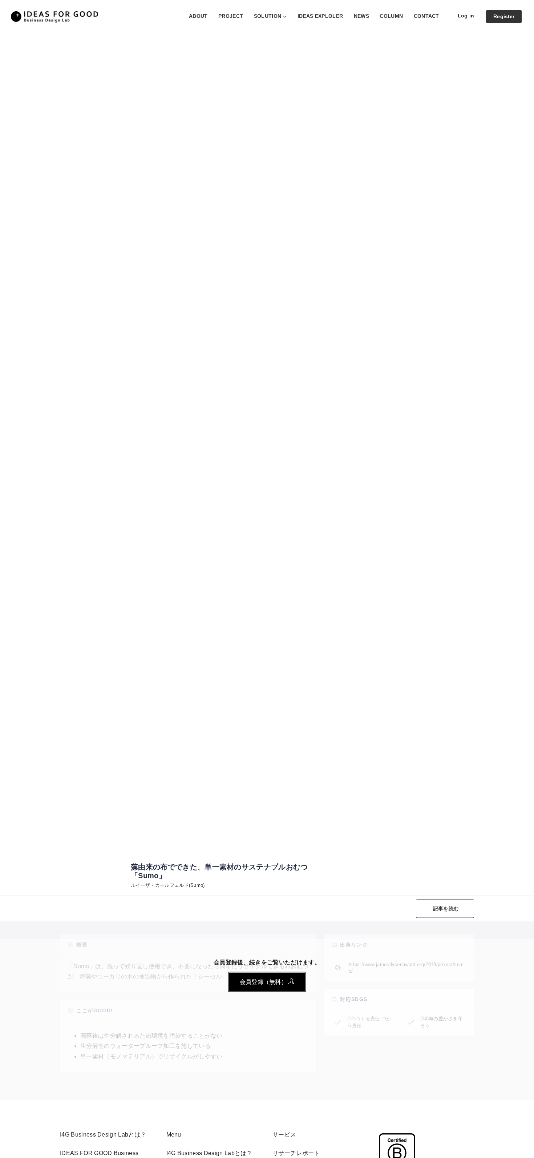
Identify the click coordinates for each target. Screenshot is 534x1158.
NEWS (361, 16)
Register (503, 16)
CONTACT (426, 16)
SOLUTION (268, 16)
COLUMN (391, 16)
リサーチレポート (296, 1153)
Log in (466, 16)
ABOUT (198, 16)
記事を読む (446, 909)
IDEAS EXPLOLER (320, 16)
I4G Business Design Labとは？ (209, 1153)
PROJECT (230, 16)
